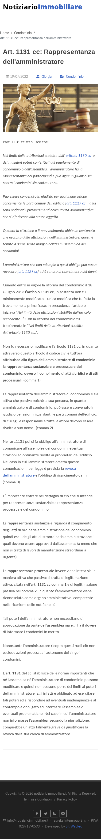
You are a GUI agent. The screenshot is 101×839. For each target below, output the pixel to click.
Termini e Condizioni (37, 799)
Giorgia (46, 76)
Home (4, 33)
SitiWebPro (74, 826)
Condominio (23, 33)
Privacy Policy (67, 799)
